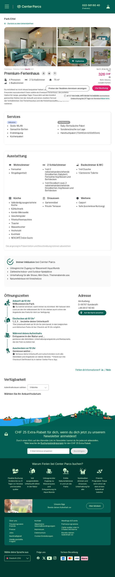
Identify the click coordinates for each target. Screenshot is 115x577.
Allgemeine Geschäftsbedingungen (44, 525)
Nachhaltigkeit (15, 536)
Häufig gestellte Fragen (16, 540)
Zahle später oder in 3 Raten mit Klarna (70, 528)
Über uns (13, 521)
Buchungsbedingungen (52, 443)
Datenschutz (40, 533)
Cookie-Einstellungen (43, 536)
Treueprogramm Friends (16, 525)
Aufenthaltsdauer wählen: (15, 387)
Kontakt (37, 521)
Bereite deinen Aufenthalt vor (67, 534)
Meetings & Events (69, 521)
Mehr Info (105, 99)
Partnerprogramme (69, 524)
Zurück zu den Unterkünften (20, 24)
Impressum (39, 529)
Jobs (11, 533)
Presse (12, 529)
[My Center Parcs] (108, 6)
